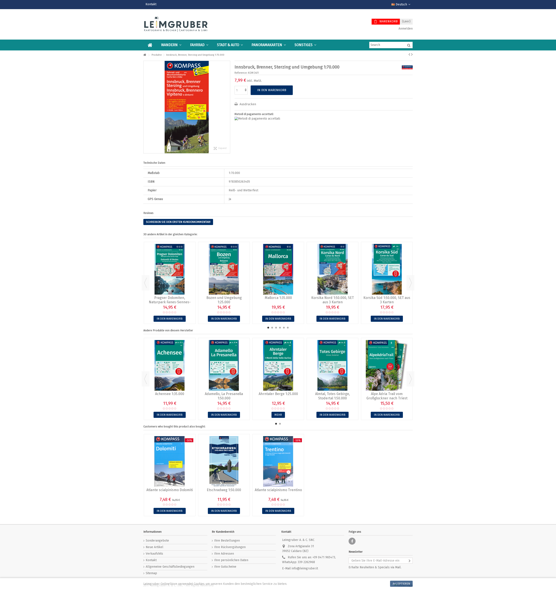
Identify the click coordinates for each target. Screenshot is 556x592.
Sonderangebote (157, 540)
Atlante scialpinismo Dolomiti (169, 490)
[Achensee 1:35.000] (169, 365)
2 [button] (272, 328)
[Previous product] (409, 54)
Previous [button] (145, 282)
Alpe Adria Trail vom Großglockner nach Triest (386, 396)
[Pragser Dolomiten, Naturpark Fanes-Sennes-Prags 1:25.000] (169, 269)
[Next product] (412, 54)
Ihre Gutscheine (225, 567)
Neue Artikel (154, 547)
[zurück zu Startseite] (144, 55)
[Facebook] (352, 541)
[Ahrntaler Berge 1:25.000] (278, 365)
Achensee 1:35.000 (169, 394)
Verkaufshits (154, 553)
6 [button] (288, 328)
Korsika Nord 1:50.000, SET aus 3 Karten (332, 300)
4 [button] (280, 328)
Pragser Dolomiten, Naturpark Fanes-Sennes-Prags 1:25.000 (170, 302)
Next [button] (410, 282)
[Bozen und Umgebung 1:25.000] (224, 269)
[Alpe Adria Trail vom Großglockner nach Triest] (386, 365)
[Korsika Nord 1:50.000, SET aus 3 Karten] (332, 269)
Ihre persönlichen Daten (231, 560)
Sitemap (151, 573)
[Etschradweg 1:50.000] (224, 461)
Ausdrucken (247, 104)
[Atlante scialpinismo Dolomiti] (169, 461)
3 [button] (276, 328)
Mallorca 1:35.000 (278, 298)
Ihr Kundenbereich (223, 531)
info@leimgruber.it (305, 568)
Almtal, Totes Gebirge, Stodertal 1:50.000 (332, 396)
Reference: (241, 72)
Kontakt (151, 4)
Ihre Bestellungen (227, 540)
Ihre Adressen (224, 553)
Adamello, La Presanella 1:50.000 (224, 396)
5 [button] (284, 328)
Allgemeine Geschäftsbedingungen (170, 567)
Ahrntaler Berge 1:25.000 (278, 394)
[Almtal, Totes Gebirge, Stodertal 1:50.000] (332, 365)
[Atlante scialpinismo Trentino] (278, 461)
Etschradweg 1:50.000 (224, 490)
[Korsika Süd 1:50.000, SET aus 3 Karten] (386, 269)
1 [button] (268, 328)
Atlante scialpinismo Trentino (278, 490)
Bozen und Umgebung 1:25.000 (224, 300)
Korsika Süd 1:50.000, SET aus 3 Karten (386, 300)
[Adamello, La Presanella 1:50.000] (224, 365)
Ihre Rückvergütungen (230, 547)
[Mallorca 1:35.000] (278, 269)
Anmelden (405, 28)
